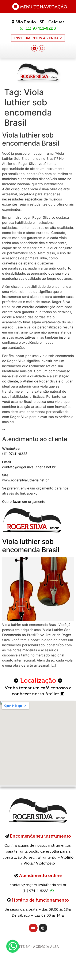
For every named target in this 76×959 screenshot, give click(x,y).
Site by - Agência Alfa (38, 947)
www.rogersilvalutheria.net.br (25, 480)
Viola (28, 863)
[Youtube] (34, 48)
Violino (67, 857)
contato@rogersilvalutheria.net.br (29, 467)
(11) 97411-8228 (39, 28)
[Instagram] (42, 48)
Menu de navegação (43, 6)
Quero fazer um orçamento (23, 501)
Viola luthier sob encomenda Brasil (30, 545)
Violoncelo (45, 863)
